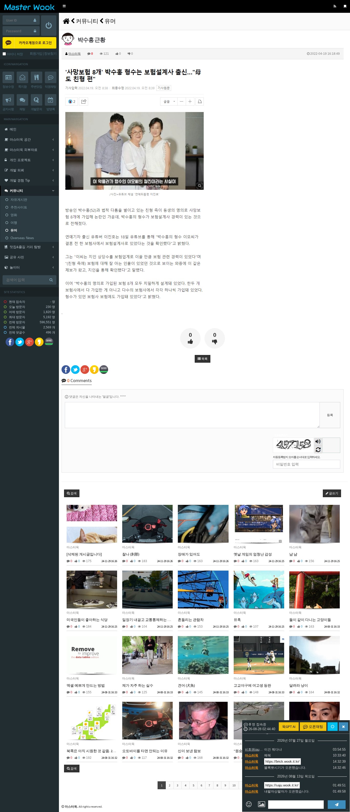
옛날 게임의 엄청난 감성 (253, 554)
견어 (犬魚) (186, 685)
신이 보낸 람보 (189, 751)
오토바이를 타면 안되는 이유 (145, 751)
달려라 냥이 (298, 685)
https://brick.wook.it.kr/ (282, 761)
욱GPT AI (288, 726)
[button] (64, 6)
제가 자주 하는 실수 (137, 685)
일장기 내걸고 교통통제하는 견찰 (148, 619)
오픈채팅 (315, 726)
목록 (204, 359)
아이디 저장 (14, 54)
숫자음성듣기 (318, 442)
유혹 (237, 619)
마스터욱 (251, 755)
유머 (110, 21)
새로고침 (318, 449)
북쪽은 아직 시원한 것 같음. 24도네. (94, 751)
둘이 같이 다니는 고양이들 (310, 619)
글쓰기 (333, 493)
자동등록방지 (281, 435)
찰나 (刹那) (130, 554)
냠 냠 (293, 554)
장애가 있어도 (189, 554)
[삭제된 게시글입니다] (84, 554)
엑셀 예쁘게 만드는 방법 (86, 685)
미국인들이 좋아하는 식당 (87, 619)
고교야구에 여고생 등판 (252, 685)
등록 (330, 415)
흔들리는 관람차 (191, 619)
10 (233, 785)
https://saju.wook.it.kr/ (281, 785)
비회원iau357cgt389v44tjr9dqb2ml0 (254, 749)
